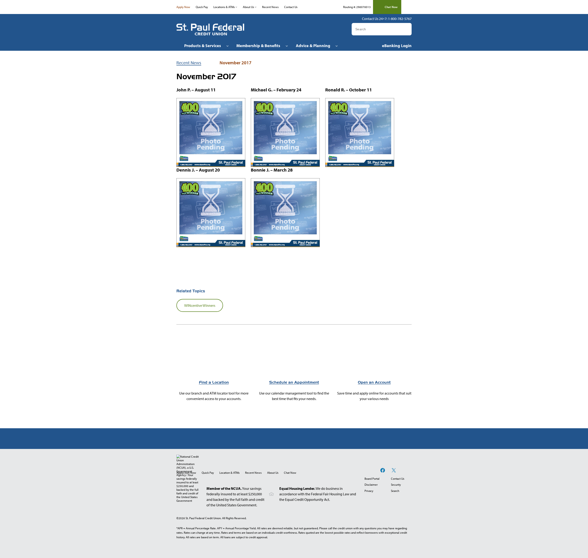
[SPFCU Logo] (210, 29)
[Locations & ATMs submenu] (236, 7)
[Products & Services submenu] (227, 45)
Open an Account (374, 382)
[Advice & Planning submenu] (336, 45)
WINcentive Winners (199, 305)
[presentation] (290, 472)
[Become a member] (374, 368)
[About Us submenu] (256, 7)
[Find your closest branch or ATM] (213, 368)
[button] (387, 7)
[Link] (294, 368)
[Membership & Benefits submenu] (287, 45)
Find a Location (214, 382)
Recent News (188, 62)
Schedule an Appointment (294, 382)
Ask (408, 29)
